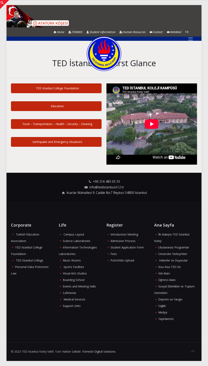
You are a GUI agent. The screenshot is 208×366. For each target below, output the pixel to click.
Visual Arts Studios (75, 273)
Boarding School (73, 280)
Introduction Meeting (124, 234)
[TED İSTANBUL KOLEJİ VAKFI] (104, 54)
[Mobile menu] (190, 38)
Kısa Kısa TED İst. (169, 267)
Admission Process (122, 241)
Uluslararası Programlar (173, 247)
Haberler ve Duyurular (173, 260)
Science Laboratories (76, 241)
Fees (113, 254)
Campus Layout (74, 234)
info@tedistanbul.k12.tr (106, 187)
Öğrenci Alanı (167, 280)
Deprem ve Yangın (170, 299)
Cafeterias (69, 293)
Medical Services (74, 299)
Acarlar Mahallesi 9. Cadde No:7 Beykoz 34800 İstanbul (106, 193)
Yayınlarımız (166, 319)
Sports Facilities (74, 267)
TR (186, 32)
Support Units (72, 306)
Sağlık (162, 306)
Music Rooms (72, 260)
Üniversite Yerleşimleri (172, 254)
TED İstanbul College (29, 260)
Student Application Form (127, 247)
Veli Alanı (164, 273)
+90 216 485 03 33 (106, 181)
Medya (162, 312)
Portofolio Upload (122, 260)
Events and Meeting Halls (79, 286)
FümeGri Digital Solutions (99, 351)
